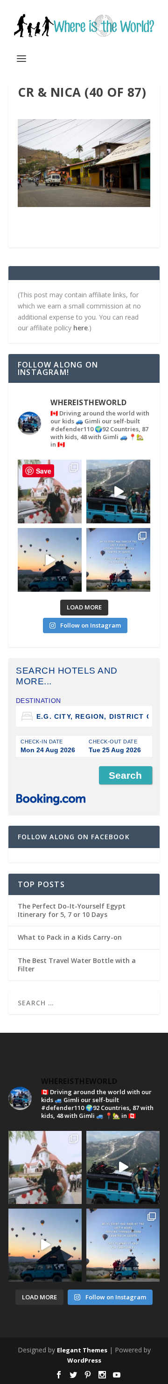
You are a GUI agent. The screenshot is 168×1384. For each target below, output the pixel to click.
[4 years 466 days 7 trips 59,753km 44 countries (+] (118, 560)
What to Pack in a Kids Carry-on (70, 937)
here (80, 327)
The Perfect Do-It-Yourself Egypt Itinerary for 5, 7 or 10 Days (72, 910)
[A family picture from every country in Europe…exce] (118, 491)
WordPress (84, 1360)
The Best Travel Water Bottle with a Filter (77, 964)
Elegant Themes (82, 1350)
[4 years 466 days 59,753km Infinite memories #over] (50, 560)
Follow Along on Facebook (74, 836)
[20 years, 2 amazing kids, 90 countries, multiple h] (50, 491)
